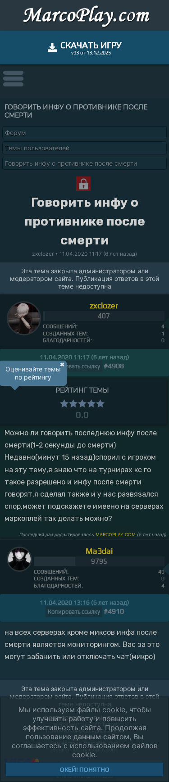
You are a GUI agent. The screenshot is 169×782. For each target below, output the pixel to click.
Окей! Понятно (85, 769)
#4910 (114, 611)
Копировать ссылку (74, 366)
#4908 (114, 366)
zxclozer (104, 305)
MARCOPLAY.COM (116, 534)
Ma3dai (99, 551)
